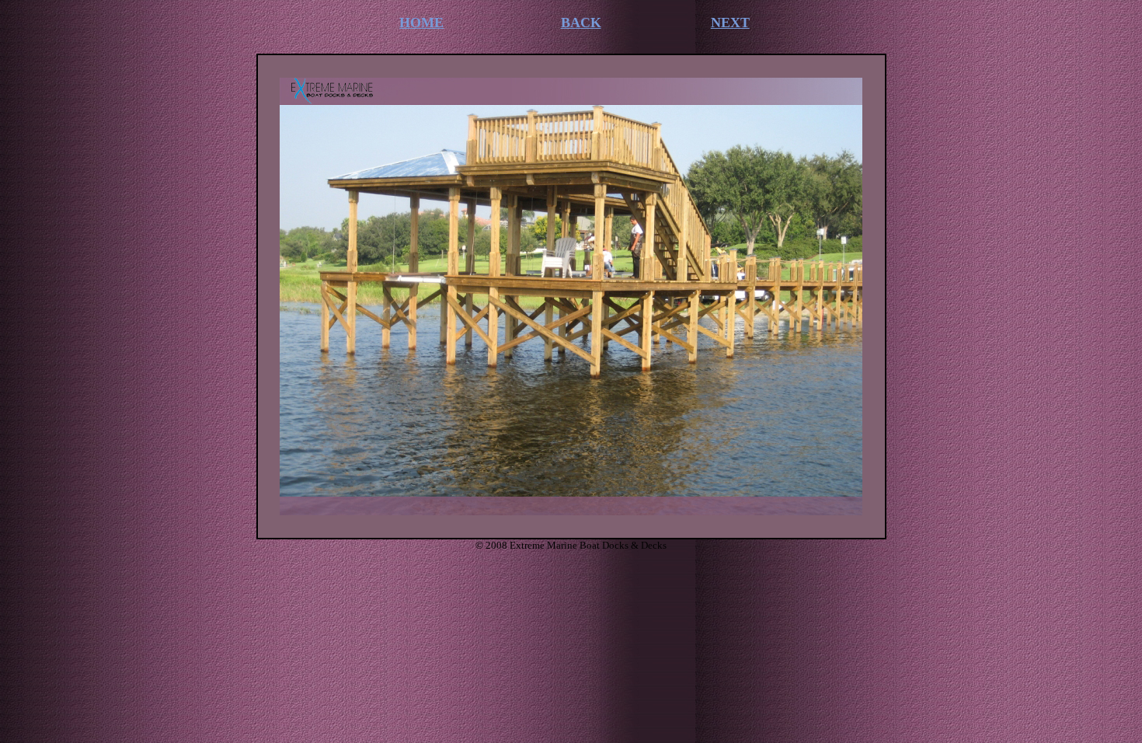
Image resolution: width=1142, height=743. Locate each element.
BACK (581, 22)
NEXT (730, 22)
